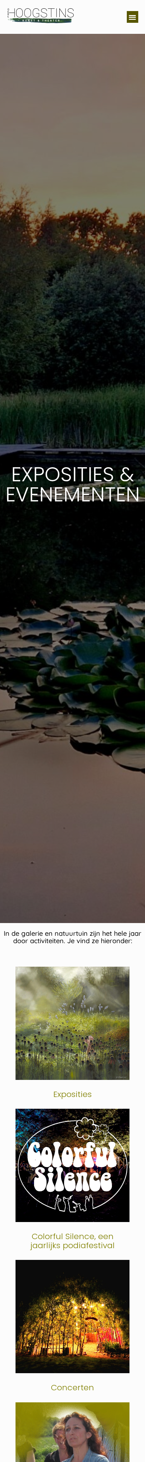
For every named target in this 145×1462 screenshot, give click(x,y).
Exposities (72, 1094)
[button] (133, 17)
